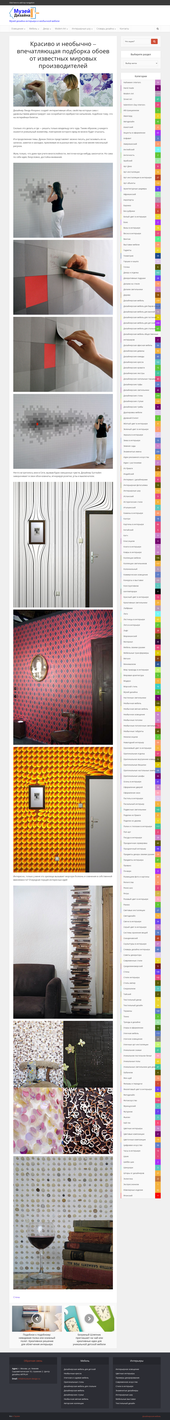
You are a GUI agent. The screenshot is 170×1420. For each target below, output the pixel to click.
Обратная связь (33, 1360)
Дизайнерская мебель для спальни (80, 1386)
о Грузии (16, 1416)
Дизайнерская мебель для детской (80, 1369)
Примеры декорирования (127, 1377)
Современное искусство (127, 1382)
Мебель (33, 28)
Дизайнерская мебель (74, 1390)
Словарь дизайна (105, 28)
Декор (46, 28)
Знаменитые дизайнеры (127, 1390)
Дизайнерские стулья (74, 1394)
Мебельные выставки (126, 1399)
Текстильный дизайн (125, 1403)
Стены (16, 1297)
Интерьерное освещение (127, 1369)
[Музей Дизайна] (24, 13)
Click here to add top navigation (21, 2)
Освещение (17, 28)
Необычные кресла (73, 1373)
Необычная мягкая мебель (76, 1399)
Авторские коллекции (74, 1403)
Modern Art (60, 28)
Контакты (124, 28)
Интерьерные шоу (81, 28)
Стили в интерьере (124, 1386)
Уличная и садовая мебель (76, 1377)
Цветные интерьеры (125, 1373)
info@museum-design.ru (29, 1378)
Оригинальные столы (74, 1382)
